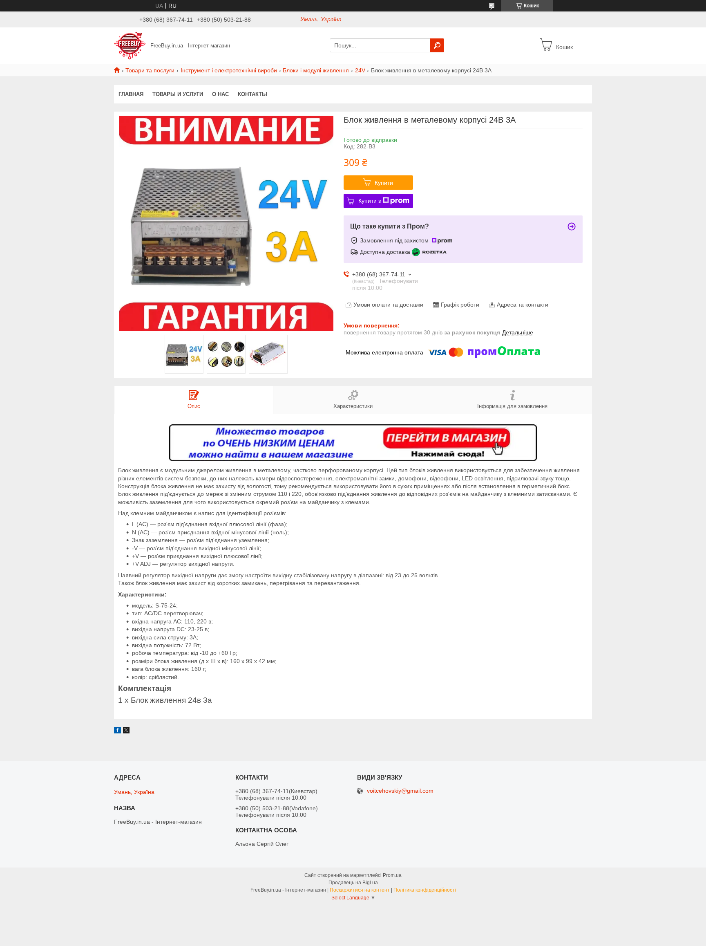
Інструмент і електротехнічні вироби (229, 70)
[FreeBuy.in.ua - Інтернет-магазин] (129, 45)
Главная (130, 94)
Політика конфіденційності (424, 890)
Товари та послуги (149, 70)
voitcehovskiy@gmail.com (400, 791)
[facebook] (117, 731)
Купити (384, 182)
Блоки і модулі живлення (316, 70)
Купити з (369, 200)
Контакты (252, 94)
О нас (220, 94)
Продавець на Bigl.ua (353, 882)
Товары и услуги (177, 94)
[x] (126, 731)
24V (360, 70)
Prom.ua (392, 875)
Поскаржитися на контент (360, 890)
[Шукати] (437, 45)
